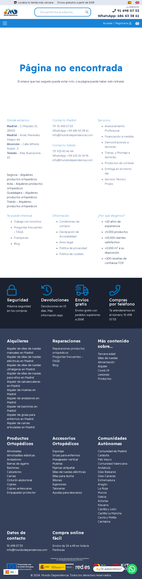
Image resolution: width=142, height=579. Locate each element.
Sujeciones (59, 484)
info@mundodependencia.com (72, 135)
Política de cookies (71, 254)
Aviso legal (66, 242)
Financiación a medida (119, 136)
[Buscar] (87, 12)
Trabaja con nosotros (27, 221)
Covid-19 (103, 370)
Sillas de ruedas (108, 358)
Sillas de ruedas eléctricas (69, 472)
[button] (132, 569)
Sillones (57, 480)
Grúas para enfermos (66, 455)
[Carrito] (137, 23)
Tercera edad (106, 354)
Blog (17, 243)
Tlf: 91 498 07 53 (62, 126)
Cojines (11, 484)
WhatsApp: (70, 130)
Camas (11, 476)
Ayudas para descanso (67, 492)
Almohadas (14, 451)
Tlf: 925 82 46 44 (63, 151)
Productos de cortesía (119, 163)
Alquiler (102, 366)
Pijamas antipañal (63, 467)
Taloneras (58, 488)
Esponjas (58, 451)
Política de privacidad (73, 248)
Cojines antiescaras (19, 488)
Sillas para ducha (63, 476)
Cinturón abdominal (19, 480)
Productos (104, 378)
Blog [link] (55, 365)
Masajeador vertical (65, 459)
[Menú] (5, 23)
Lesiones (103, 374)
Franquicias (21, 237)
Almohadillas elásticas (21, 455)
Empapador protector (21, 492)
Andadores (14, 459)
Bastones (13, 467)
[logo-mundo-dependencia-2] (10, 12)
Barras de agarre (18, 463)
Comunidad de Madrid (112, 451)
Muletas (57, 463)
